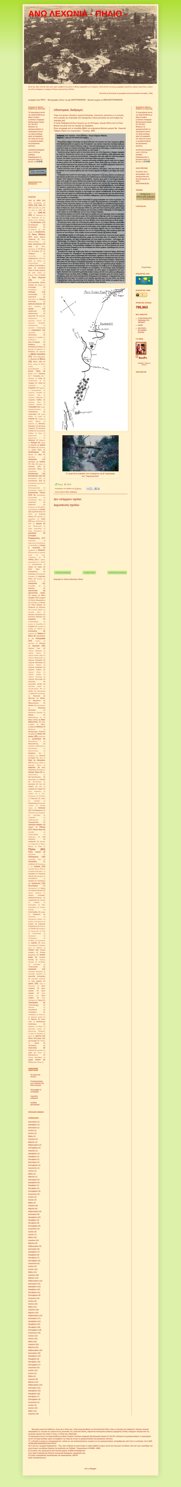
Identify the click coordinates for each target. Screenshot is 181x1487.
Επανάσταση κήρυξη (35, 490)
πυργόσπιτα (32, 900)
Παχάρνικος (32, 837)
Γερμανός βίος (34, 395)
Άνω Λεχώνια (38, 277)
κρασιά (40, 626)
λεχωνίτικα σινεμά (34, 686)
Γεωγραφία (32, 407)
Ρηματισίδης (32, 905)
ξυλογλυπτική (37, 781)
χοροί (30, 1052)
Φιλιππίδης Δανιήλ (35, 1029)
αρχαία (31, 309)
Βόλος (42, 359)
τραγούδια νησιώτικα (35, 974)
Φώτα (30, 1038)
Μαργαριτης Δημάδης (35, 712)
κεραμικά (42, 598)
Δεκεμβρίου (32, 1125)
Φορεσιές (40, 1033)
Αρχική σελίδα (89, 573)
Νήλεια (41, 770)
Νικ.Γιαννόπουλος (34, 777)
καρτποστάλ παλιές (36, 593)
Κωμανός (31, 633)
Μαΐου (30, 1136)
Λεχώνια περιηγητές (35, 667)
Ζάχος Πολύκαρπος (35, 531)
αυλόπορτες (32, 335)
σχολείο (34, 943)
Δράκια (42, 445)
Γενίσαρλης (31, 385)
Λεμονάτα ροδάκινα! (34, 1097)
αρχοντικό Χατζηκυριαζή (36, 328)
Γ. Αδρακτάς (41, 373)
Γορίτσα (31, 419)
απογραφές (32, 287)
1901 (37, 208)
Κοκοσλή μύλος (34, 612)
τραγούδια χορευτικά (38, 978)
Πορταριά (31, 874)
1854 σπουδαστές (35, 203)
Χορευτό (31, 1050)
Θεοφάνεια (31, 550)
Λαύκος (37, 641)
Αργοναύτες (32, 299)
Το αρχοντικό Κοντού (35, 1076)
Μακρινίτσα (37, 700)
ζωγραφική (32, 533)
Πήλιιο (40, 846)
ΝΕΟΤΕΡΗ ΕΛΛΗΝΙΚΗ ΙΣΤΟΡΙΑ (142, 330)
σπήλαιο (42, 926)
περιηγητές (32, 841)
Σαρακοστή (31, 916)
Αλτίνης (39, 261)
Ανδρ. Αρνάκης (40, 270)
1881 (40, 205)
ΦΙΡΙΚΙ (140, 325)
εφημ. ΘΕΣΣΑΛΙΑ (37, 521)
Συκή (43, 931)
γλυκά (40, 416)
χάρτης (36, 1043)
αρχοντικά (31, 316)
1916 (33, 210)
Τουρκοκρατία (33, 967)
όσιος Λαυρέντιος (34, 791)
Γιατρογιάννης (33, 412)
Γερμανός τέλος (34, 402)
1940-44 (41, 212)
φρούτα (38, 1036)
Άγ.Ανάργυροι (33, 225)
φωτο (39, 1038)
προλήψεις (39, 876)
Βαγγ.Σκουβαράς (34, 342)
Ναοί (41, 758)
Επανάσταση (33, 474)
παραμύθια (31, 817)
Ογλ (40, 784)
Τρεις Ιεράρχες (36, 981)
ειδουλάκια (31, 457)
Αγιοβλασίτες (40, 232)
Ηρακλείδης (34, 545)
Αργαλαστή (32, 297)
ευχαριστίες (31, 519)
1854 (39, 201)
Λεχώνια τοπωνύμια (35, 677)
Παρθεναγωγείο (33, 820)
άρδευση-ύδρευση (35, 304)
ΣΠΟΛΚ (33, 928)
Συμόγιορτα (32, 936)
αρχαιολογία (32, 311)
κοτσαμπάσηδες (33, 621)
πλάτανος (31, 864)
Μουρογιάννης (33, 743)
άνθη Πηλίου (37, 273)
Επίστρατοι (33, 509)
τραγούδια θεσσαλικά (35, 971)
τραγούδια (32, 969)
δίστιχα (43, 442)
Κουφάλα (31, 626)
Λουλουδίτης (41, 693)
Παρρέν (31, 827)
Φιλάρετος (31, 1026)
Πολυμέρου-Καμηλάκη (35, 871)
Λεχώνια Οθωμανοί (35, 660)
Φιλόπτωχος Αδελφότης (36, 1031)
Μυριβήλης (32, 753)
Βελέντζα (31, 349)
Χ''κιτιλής (42, 1041)
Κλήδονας (31, 607)
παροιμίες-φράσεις (35, 825)
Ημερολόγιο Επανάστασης (36, 543)
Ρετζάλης (37, 902)
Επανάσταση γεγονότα (35, 483)
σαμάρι (43, 912)
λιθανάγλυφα (41, 691)
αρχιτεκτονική (32, 313)
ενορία (40, 464)
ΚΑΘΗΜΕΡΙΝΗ (37, 564)
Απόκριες (31, 292)
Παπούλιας (36, 815)
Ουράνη (30, 793)
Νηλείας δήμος (34, 772)
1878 (30, 205)
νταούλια (42, 779)
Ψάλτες (30, 1062)
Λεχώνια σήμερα (34, 674)
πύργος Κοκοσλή (37, 890)
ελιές (33, 464)
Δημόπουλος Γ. (34, 438)
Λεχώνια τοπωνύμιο (35, 679)
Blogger (93, 1469)
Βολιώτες (34, 359)
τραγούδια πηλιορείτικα (36, 976)
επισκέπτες (32, 502)
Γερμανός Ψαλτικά (35, 404)
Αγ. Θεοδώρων (33, 217)
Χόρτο (40, 1052)
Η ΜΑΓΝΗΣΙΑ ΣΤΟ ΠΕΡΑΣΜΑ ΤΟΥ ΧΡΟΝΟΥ (145, 320)
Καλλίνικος (32, 574)
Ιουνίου (31, 1133)
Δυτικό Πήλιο (37, 450)
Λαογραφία (40, 638)
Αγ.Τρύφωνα (32, 229)
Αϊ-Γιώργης (35, 251)
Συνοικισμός (41, 940)
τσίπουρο (31, 1007)
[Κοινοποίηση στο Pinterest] (98, 488)
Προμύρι (31, 881)
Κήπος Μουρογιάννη (38, 600)
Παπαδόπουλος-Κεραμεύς (36, 813)
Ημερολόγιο (32, 540)
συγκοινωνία (35, 931)
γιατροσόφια (32, 414)
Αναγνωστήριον (33, 263)
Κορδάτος (32, 619)
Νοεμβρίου (32, 1157)
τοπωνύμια (36, 964)
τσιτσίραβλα (32, 1014)
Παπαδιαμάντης (37, 810)
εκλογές (42, 462)
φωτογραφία (32, 1041)
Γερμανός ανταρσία (35, 392)
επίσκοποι (31, 504)
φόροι (30, 1036)
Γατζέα (40, 383)
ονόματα (40, 789)
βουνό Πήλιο (65, 492)
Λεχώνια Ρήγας (34, 672)
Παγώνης (34, 798)
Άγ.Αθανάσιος (36, 222)
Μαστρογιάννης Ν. (35, 717)
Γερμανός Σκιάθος (35, 400)
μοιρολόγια (41, 736)
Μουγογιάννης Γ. (34, 741)
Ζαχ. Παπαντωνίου (35, 526)
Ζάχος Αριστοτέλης (35, 528)
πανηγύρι (41, 808)
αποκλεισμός (32, 289)
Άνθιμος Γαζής (33, 275)
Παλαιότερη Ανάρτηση (117, 573)
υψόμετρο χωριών (37, 1017)
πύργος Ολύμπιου (34, 893)
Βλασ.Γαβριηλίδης (39, 356)
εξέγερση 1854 (34, 466)
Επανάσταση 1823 (35, 481)
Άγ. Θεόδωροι (38, 215)
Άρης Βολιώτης (34, 306)
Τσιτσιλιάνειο (32, 1010)
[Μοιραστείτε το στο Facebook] (95, 488)
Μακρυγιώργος (33, 703)
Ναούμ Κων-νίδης (37, 762)
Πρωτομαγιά (33, 886)
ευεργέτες (40, 516)
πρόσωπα (35, 883)
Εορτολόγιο (146, 267)
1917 (40, 210)
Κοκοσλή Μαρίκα (37, 609)
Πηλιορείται (31, 854)
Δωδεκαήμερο (33, 452)
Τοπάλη (31, 950)
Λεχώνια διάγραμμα (35, 650)
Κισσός (42, 602)
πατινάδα (31, 832)
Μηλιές (40, 734)
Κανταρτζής (32, 581)
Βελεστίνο (40, 349)
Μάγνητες (31, 698)
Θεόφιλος (41, 550)
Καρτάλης (31, 588)
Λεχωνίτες (31, 681)
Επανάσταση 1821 (35, 476)
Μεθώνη (39, 727)
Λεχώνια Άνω (34, 648)
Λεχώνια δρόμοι (34, 653)
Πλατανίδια (32, 862)
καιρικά (30, 567)
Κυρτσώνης (32, 631)
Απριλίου (31, 1139)
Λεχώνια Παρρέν (34, 665)
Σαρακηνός (36, 914)
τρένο (30, 983)
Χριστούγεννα (33, 1055)
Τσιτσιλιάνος (32, 1012)
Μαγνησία (36, 696)
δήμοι (40, 433)
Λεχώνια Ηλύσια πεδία (35, 655)
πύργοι (42, 888)
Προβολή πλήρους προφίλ (144, 363)
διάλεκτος (42, 440)
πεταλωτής (34, 844)
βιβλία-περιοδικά (38, 354)
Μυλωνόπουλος (33, 751)
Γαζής (40, 378)
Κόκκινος (42, 607)
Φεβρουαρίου (33, 1145)
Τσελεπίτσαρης (33, 1005)
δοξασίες (34, 445)
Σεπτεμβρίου (33, 1148)
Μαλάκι (30, 705)
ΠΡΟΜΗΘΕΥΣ (32, 878)
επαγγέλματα (32, 471)
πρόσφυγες (41, 881)
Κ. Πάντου (42, 562)
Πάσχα (42, 827)
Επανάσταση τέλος (35, 500)
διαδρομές (73, 492)
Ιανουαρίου (32, 1122)
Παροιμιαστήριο (33, 822)
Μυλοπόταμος (32, 748)
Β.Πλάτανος (32, 339)
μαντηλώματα (40, 705)
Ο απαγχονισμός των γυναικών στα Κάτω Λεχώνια (37, 1083)
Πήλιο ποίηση (34, 852)
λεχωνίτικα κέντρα (35, 684)
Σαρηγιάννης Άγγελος (35, 919)
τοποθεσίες (41, 962)
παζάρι (43, 798)
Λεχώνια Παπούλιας (35, 662)
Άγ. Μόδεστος (40, 220)
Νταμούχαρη (32, 779)
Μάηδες (42, 698)
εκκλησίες (31, 462)
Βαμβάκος (31, 344)
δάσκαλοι (31, 423)
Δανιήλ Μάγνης (34, 421)
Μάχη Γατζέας (33, 720)
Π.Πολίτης (42, 796)
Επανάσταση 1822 (35, 478)
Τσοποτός (42, 1014)
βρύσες (30, 373)
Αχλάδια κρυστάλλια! (34, 1104)
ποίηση (37, 866)
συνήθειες (31, 940)
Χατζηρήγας (32, 1045)
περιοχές (42, 841)
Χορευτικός (32, 1048)
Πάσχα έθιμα (37, 830)
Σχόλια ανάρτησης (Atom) (73, 579)
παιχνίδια (37, 801)
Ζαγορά (39, 524)
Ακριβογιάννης (33, 258)
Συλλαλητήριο (36, 933)
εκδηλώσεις (32, 459)
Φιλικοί (40, 1026)
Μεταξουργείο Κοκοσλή (36, 731)
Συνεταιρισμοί (32, 938)
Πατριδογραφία (33, 834)
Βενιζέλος (31, 351)
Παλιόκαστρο (32, 803)
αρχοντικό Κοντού (34, 320)
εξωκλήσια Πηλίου (35, 469)
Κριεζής (30, 628)
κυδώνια (39, 628)
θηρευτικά (34, 552)
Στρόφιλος (42, 928)
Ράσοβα (42, 900)
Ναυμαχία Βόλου (34, 765)
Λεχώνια (35, 646)
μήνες (30, 736)
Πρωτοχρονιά (32, 888)
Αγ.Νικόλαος (32, 227)
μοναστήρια (36, 739)
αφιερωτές (31, 337)
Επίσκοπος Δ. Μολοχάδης (36, 507)
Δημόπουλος (32, 435)
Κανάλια (39, 579)
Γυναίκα (40, 419)
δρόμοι (33, 447)
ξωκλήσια (31, 784)
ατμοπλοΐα (31, 332)
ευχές (43, 519)
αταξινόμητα (36, 330)
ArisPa (69, 488)
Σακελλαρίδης (33, 912)
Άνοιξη (43, 275)
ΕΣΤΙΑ (30, 514)
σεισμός (30, 921)
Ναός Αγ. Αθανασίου (36, 760)
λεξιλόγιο (42, 643)
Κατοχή (34, 595)
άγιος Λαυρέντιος (35, 244)
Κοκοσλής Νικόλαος (35, 617)
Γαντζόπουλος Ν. (34, 380)
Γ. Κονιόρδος (35, 376)
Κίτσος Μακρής (36, 605)
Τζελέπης (39, 948)
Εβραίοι (30, 454)
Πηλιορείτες (33, 857)
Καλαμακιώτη (32, 571)
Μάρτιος (31, 715)
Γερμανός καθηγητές (35, 397)
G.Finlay (38, 1062)
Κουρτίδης (39, 624)
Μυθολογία (39, 746)
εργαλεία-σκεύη (37, 511)
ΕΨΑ (29, 523)
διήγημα (34, 443)
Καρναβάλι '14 (34, 586)
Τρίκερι (40, 1000)
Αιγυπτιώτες (32, 256)
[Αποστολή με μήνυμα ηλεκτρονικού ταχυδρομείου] (87, 488)
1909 (43, 208)
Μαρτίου (31, 1142)
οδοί (40, 786)
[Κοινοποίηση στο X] (93, 488)
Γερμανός (32, 388)
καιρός (40, 567)
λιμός (32, 693)
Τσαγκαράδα (33, 1003)
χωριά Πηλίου (34, 1060)
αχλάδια (40, 337)
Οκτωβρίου (32, 1159)
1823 (30, 200)
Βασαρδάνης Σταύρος (35, 347)
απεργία (40, 285)
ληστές (30, 691)
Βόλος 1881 (37, 361)
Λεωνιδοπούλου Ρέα (35, 688)
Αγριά (30, 246)
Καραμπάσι (32, 583)
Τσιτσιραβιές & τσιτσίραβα (35, 1091)
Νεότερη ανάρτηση (62, 573)
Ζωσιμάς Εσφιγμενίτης (34, 536)
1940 (30, 213)
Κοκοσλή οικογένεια (35, 614)
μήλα (32, 734)
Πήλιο (31, 849)
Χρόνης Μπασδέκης (35, 1057)
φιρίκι (32, 1033)
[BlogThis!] (90, 488)
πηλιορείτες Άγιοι (34, 859)
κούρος (30, 624)
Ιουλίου (31, 1130)
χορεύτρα (40, 1050)
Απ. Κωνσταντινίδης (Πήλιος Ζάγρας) (36, 282)
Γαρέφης (31, 383)
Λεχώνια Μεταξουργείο (35, 658)
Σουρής (30, 924)
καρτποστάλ (32, 591)
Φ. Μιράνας (32, 1019)
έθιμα (40, 454)
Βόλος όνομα (32, 364)
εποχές (42, 509)
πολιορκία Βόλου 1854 (35, 869)
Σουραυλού (39, 921)
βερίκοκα (42, 351)
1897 (30, 208)
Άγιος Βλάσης (38, 234)
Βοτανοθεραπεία (33, 369)
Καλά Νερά (33, 569)
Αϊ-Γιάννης (41, 249)
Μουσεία (31, 746)
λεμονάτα (31, 643)
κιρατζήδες (34, 602)
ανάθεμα (31, 265)
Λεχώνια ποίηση (34, 669)
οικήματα (31, 789)
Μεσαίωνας (31, 729)
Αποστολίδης (32, 294)
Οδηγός (31, 786)
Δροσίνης (42, 447)
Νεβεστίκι (31, 767)
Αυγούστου (32, 1168)
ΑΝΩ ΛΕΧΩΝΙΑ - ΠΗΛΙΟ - (77, 13)
